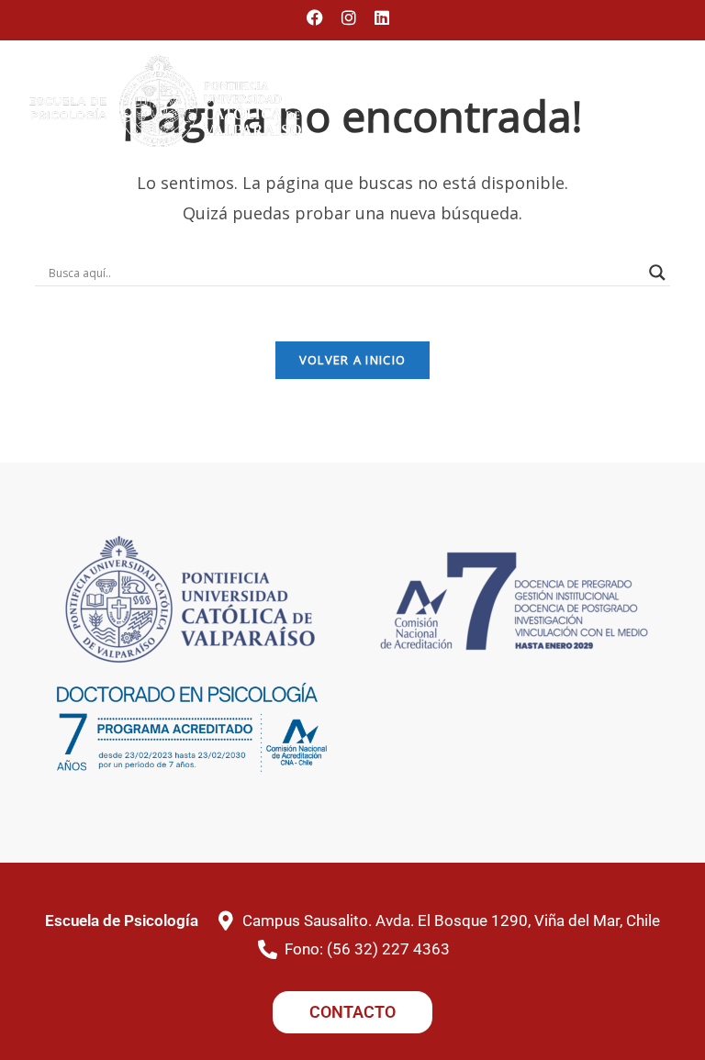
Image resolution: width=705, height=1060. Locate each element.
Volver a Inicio (353, 359)
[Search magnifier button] (657, 272)
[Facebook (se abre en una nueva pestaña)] (319, 17)
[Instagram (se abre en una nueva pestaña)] (348, 17)
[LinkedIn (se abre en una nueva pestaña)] (381, 17)
